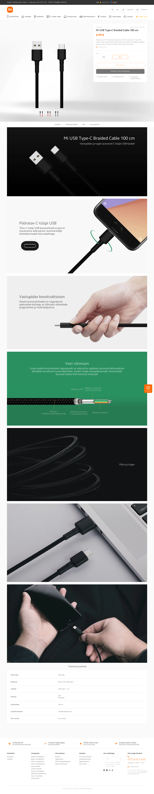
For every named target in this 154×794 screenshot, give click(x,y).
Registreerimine (84, 761)
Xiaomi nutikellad (36, 776)
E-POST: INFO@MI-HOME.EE (57, 2)
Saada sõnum (134, 766)
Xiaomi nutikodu (36, 768)
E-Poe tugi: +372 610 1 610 (38, 2)
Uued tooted (35, 778)
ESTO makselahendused (62, 761)
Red (104, 57)
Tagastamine (59, 759)
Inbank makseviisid (61, 764)
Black (120, 57)
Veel (112, 766)
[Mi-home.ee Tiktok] (112, 770)
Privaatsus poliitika (85, 756)
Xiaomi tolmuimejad (37, 771)
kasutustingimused (134, 773)
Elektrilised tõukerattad (38, 773)
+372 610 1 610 (136, 759)
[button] (115, 9)
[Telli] (121, 759)
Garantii (57, 756)
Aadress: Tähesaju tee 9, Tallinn (17, 2)
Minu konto (83, 764)
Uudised (9, 759)
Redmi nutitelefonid (37, 759)
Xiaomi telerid (35, 766)
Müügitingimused (85, 759)
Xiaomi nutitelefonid (37, 756)
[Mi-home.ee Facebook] (104, 770)
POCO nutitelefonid (37, 761)
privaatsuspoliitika (142, 772)
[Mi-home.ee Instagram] (109, 770)
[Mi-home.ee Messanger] (107, 770)
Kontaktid (10, 756)
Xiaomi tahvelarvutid (37, 764)
